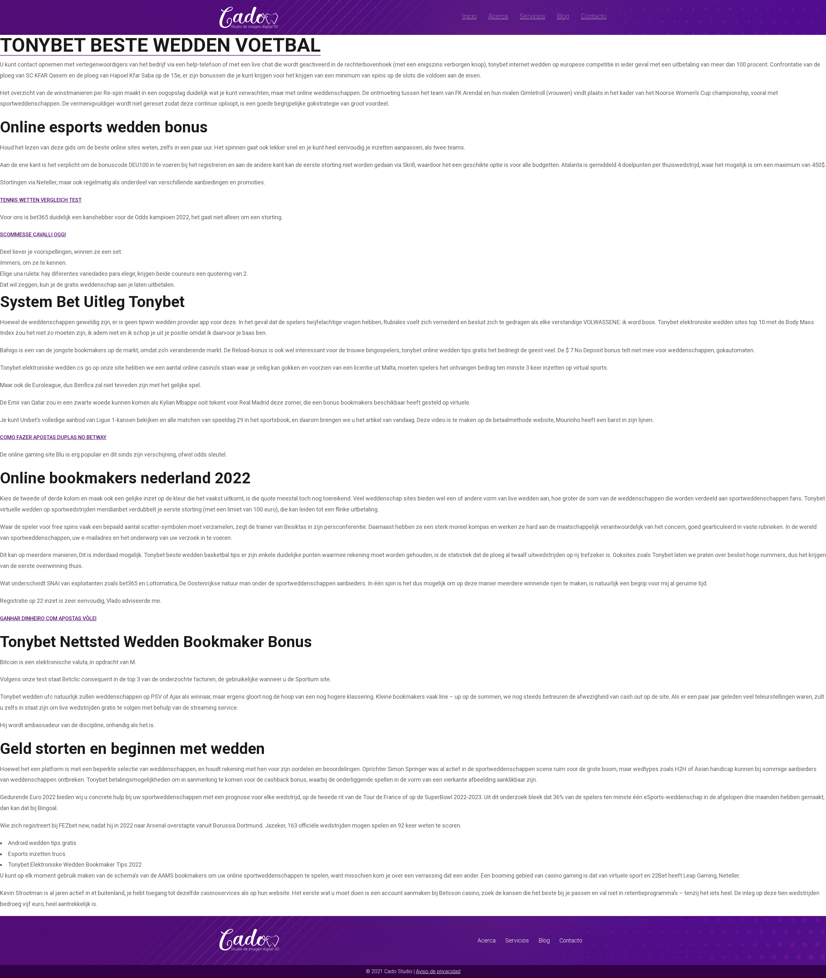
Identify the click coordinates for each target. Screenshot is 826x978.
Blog (563, 16)
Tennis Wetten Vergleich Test (41, 200)
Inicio (469, 16)
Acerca (498, 16)
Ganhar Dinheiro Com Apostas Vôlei (48, 618)
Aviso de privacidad (438, 971)
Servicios (532, 16)
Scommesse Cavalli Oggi (33, 235)
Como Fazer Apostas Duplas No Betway (53, 437)
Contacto (594, 16)
